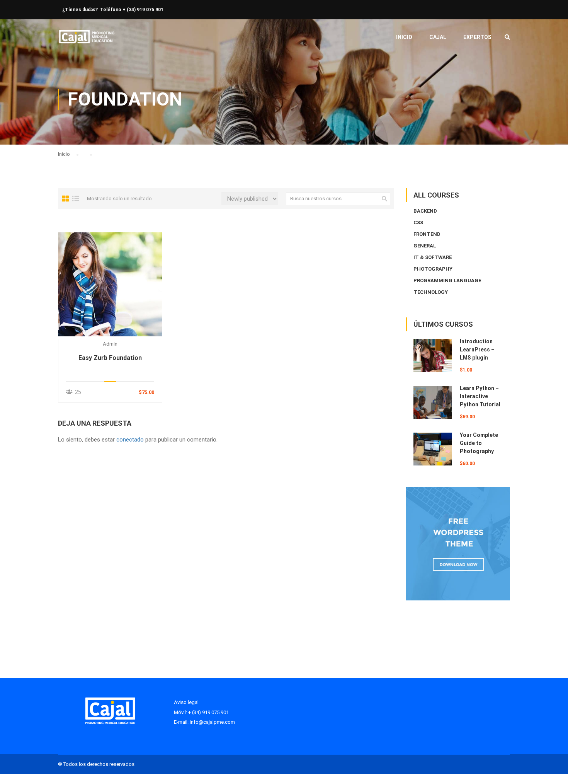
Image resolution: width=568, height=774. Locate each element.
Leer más (110, 284)
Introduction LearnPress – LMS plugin (477, 349)
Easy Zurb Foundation (110, 357)
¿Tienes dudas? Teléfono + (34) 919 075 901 (112, 9)
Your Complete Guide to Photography (479, 443)
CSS (418, 222)
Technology (430, 292)
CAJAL (437, 37)
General (424, 246)
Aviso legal (186, 702)
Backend (425, 211)
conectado (130, 439)
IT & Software (432, 257)
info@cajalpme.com (212, 722)
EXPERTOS (477, 37)
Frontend (426, 234)
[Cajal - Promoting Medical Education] (87, 41)
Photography (432, 269)
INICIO (404, 37)
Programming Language (447, 280)
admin (110, 344)
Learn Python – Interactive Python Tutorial (480, 396)
